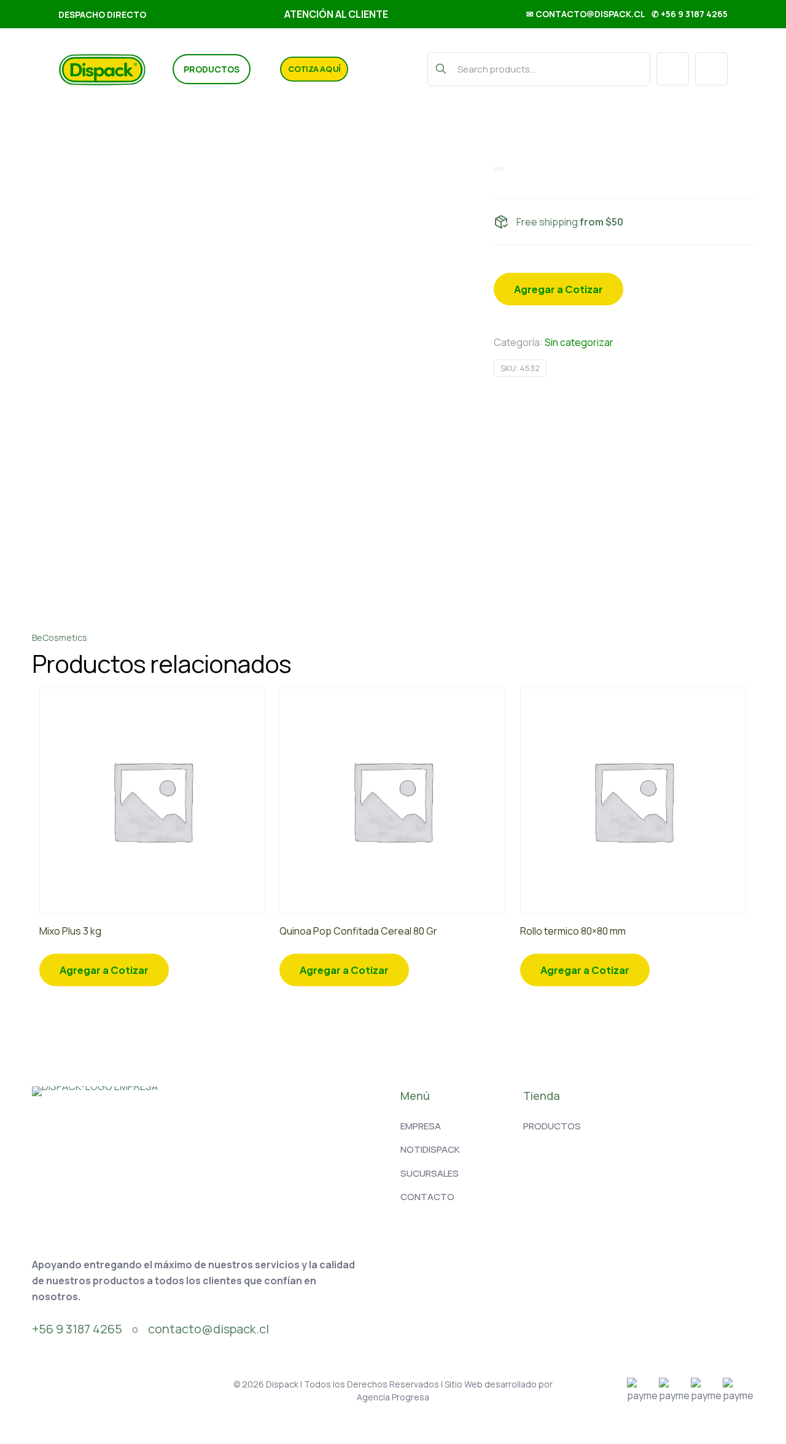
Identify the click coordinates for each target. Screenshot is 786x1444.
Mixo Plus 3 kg (70, 931)
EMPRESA (420, 1126)
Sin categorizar (579, 342)
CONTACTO (427, 1196)
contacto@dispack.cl (208, 1328)
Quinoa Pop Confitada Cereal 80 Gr (358, 931)
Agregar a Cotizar (558, 289)
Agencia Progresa (393, 1397)
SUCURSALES (429, 1173)
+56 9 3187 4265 (77, 1328)
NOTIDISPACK (430, 1149)
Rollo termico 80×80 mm (573, 931)
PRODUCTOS (552, 1126)
